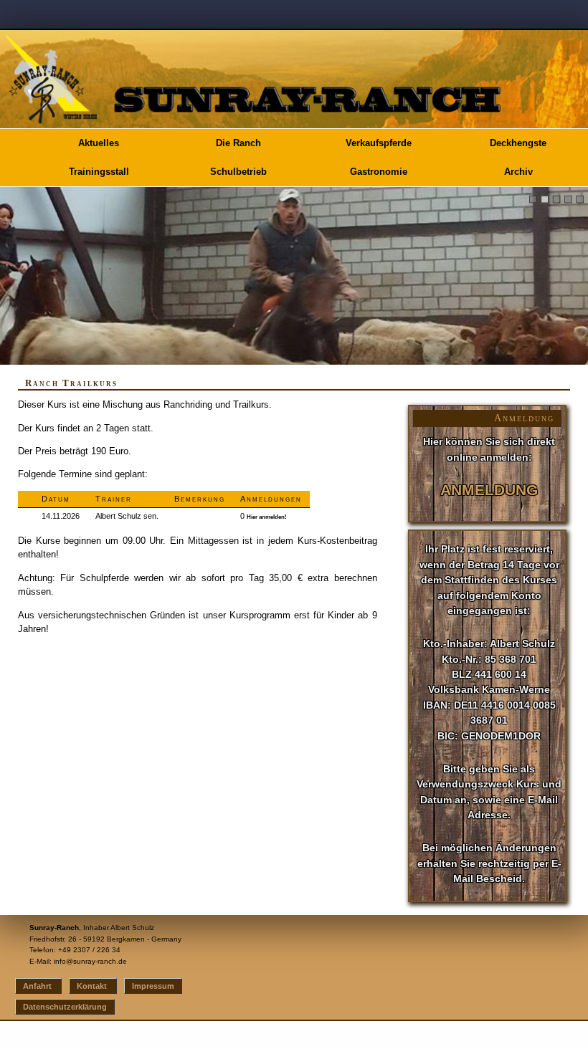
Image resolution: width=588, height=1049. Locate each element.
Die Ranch (238, 143)
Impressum (153, 986)
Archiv (518, 171)
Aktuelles (98, 143)
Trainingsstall (99, 171)
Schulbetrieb (238, 171)
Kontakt (93, 986)
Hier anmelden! (267, 517)
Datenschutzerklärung (65, 1006)
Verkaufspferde (379, 143)
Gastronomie (378, 171)
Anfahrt (38, 986)
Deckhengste (518, 143)
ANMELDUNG (489, 490)
